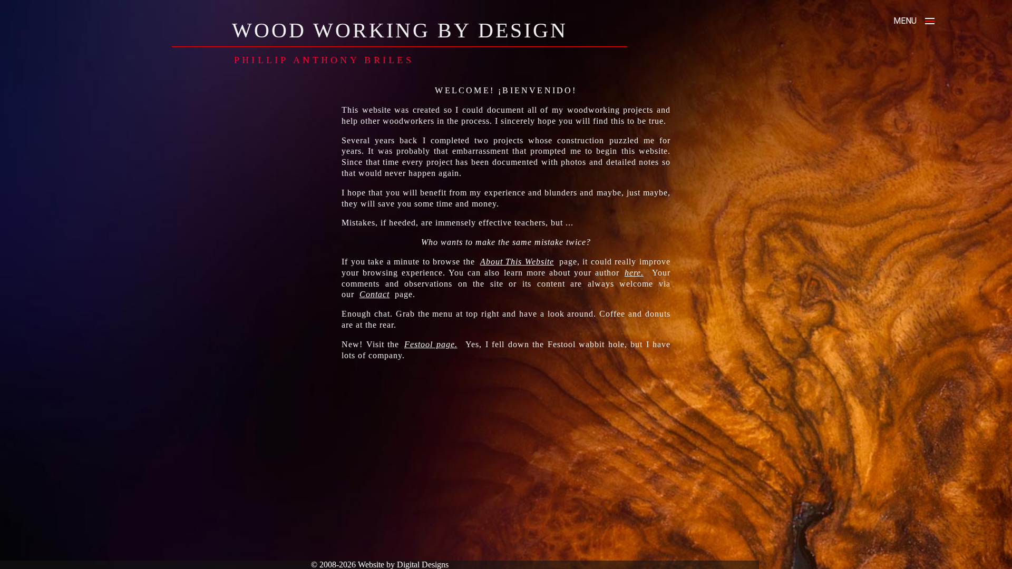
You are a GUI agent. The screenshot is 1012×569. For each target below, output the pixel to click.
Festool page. (431, 344)
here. (634, 272)
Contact (374, 294)
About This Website (517, 261)
